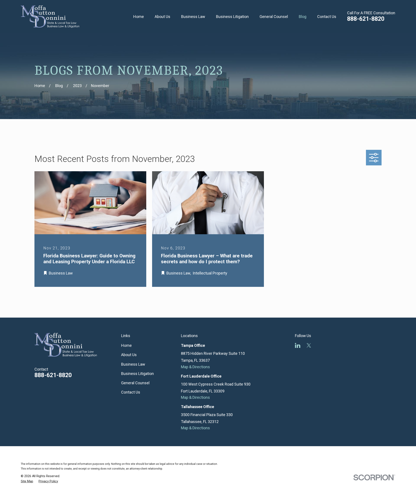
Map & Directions (195, 367)
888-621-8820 (365, 18)
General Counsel (135, 383)
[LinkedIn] (297, 345)
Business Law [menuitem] (193, 16)
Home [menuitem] (138, 16)
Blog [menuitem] (302, 16)
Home (126, 345)
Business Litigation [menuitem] (232, 16)
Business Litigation (137, 373)
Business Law (133, 364)
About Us (129, 354)
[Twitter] (309, 345)
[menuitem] (27, 481)
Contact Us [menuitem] (326, 16)
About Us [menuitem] (162, 16)
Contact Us (130, 392)
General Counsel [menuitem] (274, 16)
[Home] (50, 16)
